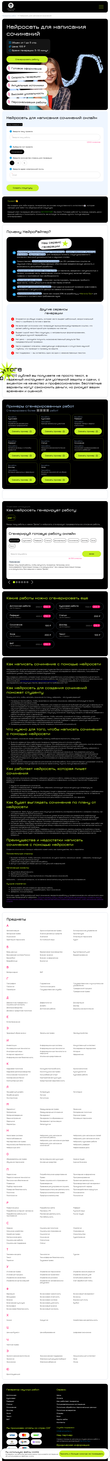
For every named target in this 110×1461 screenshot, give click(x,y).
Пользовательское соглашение (71, 1411)
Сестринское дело (14, 1243)
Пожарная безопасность (17, 1196)
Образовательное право (17, 1165)
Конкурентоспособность (50, 1075)
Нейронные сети (13, 1154)
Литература (45, 1098)
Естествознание (13, 1028)
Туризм (76, 1261)
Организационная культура (51, 1165)
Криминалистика (80, 1075)
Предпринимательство (49, 1202)
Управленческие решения (84, 1278)
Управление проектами (49, 1281)
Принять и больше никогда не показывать (81, 1454)
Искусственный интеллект (84, 1052)
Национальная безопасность (19, 1151)
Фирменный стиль (80, 1306)
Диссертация (78, 1009)
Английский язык (47, 946)
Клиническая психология (17, 1081)
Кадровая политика (15, 1075)
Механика (77, 1116)
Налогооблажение (14, 1145)
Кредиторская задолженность (52, 1087)
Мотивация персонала (82, 1125)
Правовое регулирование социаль (54, 1193)
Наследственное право (16, 1148)
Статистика (44, 1246)
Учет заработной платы (82, 1287)
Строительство (79, 1240)
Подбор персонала (14, 1193)
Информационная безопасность (20, 1064)
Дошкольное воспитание (83, 1015)
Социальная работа (15, 1246)
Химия (9, 1326)
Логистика (44, 1104)
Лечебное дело (13, 1101)
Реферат (76, 1214)
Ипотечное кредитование (50, 1063)
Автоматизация (13, 937)
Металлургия (45, 1131)
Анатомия (44, 943)
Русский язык (79, 1217)
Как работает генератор (68, 1408)
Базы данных (12, 958)
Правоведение (46, 1190)
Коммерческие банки (15, 1084)
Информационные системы (51, 1052)
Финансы (77, 1303)
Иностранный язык (14, 1058)
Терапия (10, 1267)
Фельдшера (11, 1303)
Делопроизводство (14, 1014)
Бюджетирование (80, 961)
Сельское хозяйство (15, 1237)
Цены (59, 1402)
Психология (78, 1202)
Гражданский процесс (82, 995)
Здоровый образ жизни (16, 1039)
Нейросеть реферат (81, 1151)
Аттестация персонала (82, 943)
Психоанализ (78, 1199)
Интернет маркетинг (15, 1061)
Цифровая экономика (82, 1339)
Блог (59, 1423)
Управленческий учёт (82, 1281)
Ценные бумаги (13, 1339)
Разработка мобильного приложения (17, 1221)
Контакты (61, 1429)
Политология (12, 1202)
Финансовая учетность (49, 1309)
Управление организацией (18, 1287)
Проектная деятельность (83, 1187)
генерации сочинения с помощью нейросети (38, 687)
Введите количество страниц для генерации (31, 158)
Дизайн (43, 1012)
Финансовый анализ (48, 1312)
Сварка (10, 1234)
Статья (42, 1249)
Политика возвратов (66, 1417)
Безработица (12, 967)
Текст (9, 1264)
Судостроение (79, 1243)
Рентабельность (46, 1223)
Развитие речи (13, 1214)
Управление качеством (16, 1284)
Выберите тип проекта (21, 147)
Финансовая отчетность (50, 1303)
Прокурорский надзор (82, 1193)
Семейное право (13, 1240)
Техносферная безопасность (52, 1264)
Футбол (76, 1309)
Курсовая (10, 1405)
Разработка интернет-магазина (20, 1217)
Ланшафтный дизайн (15, 1098)
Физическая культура (16, 1309)
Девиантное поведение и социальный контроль (17, 1010)
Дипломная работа (47, 1015)
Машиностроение (14, 1125)
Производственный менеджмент (86, 1190)
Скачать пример (20, 438)
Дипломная (11, 1402)
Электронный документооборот (53, 1365)
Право (42, 1184)
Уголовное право (14, 1278)
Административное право (50, 937)
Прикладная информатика (84, 1181)
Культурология (79, 1078)
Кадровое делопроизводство (19, 1078)
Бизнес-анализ (46, 961)
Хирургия (44, 1326)
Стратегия (77, 1234)
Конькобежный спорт (49, 1081)
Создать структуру (22, 188)
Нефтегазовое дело (81, 1154)
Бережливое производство (51, 958)
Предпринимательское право (52, 1199)
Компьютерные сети (15, 1087)
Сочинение (44, 1243)
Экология (10, 1365)
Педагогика (11, 1181)
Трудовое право (46, 1267)
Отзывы (60, 1420)
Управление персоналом (50, 1278)
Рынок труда (78, 1220)
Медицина (11, 1128)
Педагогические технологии (18, 1184)
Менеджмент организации (51, 1128)
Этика (75, 1368)
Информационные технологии (52, 1055)
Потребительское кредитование (53, 1181)
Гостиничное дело (47, 993)
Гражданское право (81, 998)
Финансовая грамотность (50, 1300)
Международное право (49, 1116)
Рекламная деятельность (50, 1220)
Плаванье (11, 1190)
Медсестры (11, 1131)
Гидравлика (45, 990)
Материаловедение (14, 1122)
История (76, 1058)
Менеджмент (45, 1122)
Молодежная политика (82, 1119)
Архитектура (78, 940)
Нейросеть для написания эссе (86, 1145)
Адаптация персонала (16, 946)
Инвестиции (12, 1052)
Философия (11, 1312)
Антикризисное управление (85, 937)
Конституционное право (50, 1078)
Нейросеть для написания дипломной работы (51, 1143)
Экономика (11, 1368)
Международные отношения (51, 1119)
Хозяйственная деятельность (85, 1326)
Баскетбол (11, 964)
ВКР (41, 979)
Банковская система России (18, 961)
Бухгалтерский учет (81, 958)
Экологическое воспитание (18, 1362)
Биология (44, 967)
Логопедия (77, 1098)
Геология (10, 993)
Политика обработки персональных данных (76, 1414)
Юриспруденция (13, 1381)
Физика (10, 1306)
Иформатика (78, 1061)
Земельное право (47, 1039)
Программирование (81, 1184)
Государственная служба (50, 996)
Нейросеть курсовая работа (85, 1148)
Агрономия (11, 943)
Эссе (75, 1365)
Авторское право (14, 940)
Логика (43, 1101)
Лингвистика (12, 1104)
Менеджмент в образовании (51, 1125)
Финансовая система (48, 1306)
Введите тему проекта (22, 131)
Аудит (75, 946)
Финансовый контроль (49, 1315)
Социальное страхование (50, 1237)
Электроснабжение (48, 1368)
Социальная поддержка (16, 1249)
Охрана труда (78, 1165)
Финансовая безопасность (18, 1315)
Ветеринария (12, 979)
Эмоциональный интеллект (84, 1362)
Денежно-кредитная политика (19, 1017)
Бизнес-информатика (49, 964)
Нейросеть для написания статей (87, 1142)
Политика (10, 1199)
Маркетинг (11, 1116)
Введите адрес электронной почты (27, 169)
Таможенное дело (14, 1261)
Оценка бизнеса (80, 1168)
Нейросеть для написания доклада (54, 1147)
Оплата (60, 1405)
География (11, 990)
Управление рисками (49, 1284)
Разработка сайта (47, 1214)
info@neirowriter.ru (64, 1437)
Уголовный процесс (15, 1281)
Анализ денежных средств (51, 940)
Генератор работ (9, 16)
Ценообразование (47, 1339)
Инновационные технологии (18, 1055)
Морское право (79, 1122)
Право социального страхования (53, 1187)
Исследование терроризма (84, 1055)
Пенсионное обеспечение (17, 1187)
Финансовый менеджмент (83, 1300)
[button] (17, 589)
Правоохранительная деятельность (55, 1196)
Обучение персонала (15, 1168)
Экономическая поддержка (51, 1362)
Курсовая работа (80, 1081)
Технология (45, 1261)
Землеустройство (80, 1039)
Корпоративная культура (50, 1084)
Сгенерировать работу (27, 59)
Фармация (11, 1300)
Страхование (78, 1237)
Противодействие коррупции (85, 1196)
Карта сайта (62, 1426)
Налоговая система (15, 1142)
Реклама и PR (45, 1217)
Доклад (76, 1012)
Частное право (13, 1351)
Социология (45, 1240)
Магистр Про (86, 300)
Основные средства (48, 1168)
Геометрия (11, 996)
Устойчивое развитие (82, 1284)
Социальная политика (49, 1234)
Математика (11, 1119)
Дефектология (46, 1009)
